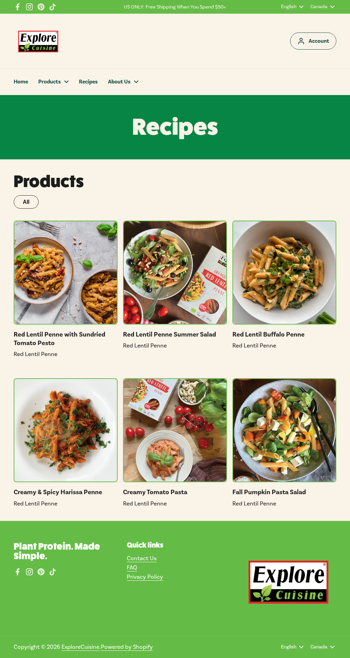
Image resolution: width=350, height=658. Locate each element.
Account (319, 41)
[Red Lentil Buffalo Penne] (284, 273)
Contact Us (142, 558)
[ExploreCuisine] (38, 41)
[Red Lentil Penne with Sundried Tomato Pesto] (66, 273)
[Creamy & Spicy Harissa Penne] (66, 430)
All (26, 202)
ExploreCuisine (80, 646)
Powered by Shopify (127, 646)
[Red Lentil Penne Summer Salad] (175, 273)
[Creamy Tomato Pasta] (175, 430)
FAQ (132, 567)
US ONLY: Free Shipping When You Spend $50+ (175, 7)
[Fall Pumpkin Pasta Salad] (284, 430)
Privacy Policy (145, 576)
